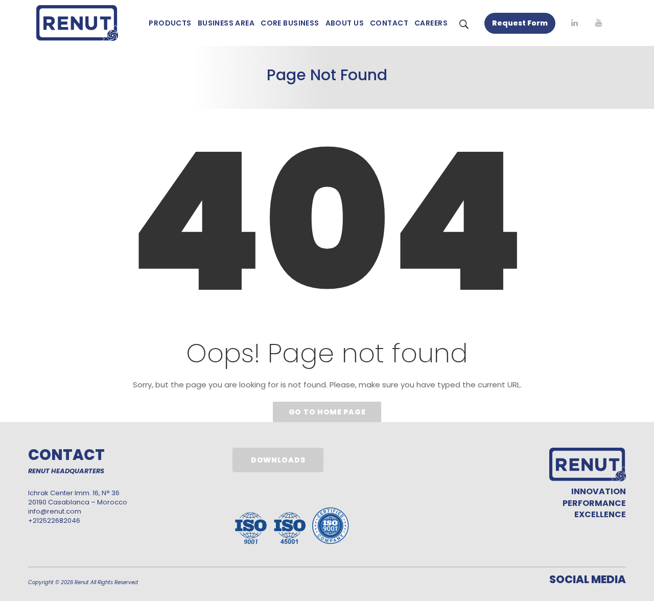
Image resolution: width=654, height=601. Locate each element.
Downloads (278, 460)
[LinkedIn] (574, 23)
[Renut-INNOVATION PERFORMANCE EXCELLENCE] (77, 23)
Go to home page (327, 412)
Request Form (520, 23)
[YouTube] (598, 23)
